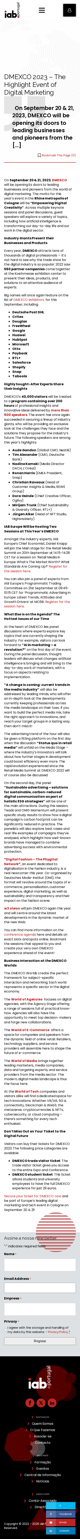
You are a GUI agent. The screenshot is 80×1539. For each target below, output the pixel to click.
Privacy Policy (58, 1332)
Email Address (17, 1279)
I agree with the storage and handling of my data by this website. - (39, 1329)
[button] (69, 10)
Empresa (12, 1298)
